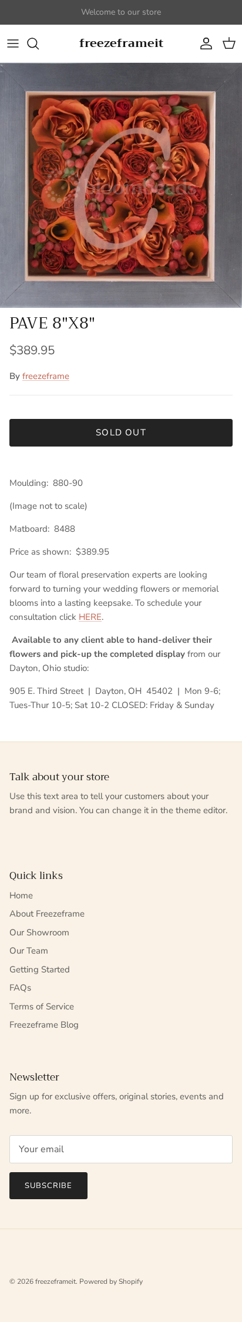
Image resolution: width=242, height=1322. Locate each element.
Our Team (28, 951)
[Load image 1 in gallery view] (121, 185)
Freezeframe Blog (44, 1025)
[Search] (39, 43)
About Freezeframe (47, 914)
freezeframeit (55, 1281)
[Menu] (13, 43)
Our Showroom (39, 932)
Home (21, 895)
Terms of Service (41, 1006)
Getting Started (39, 969)
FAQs (20, 988)
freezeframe (45, 376)
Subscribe (48, 1185)
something (131, 16)
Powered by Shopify (111, 1281)
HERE (90, 617)
